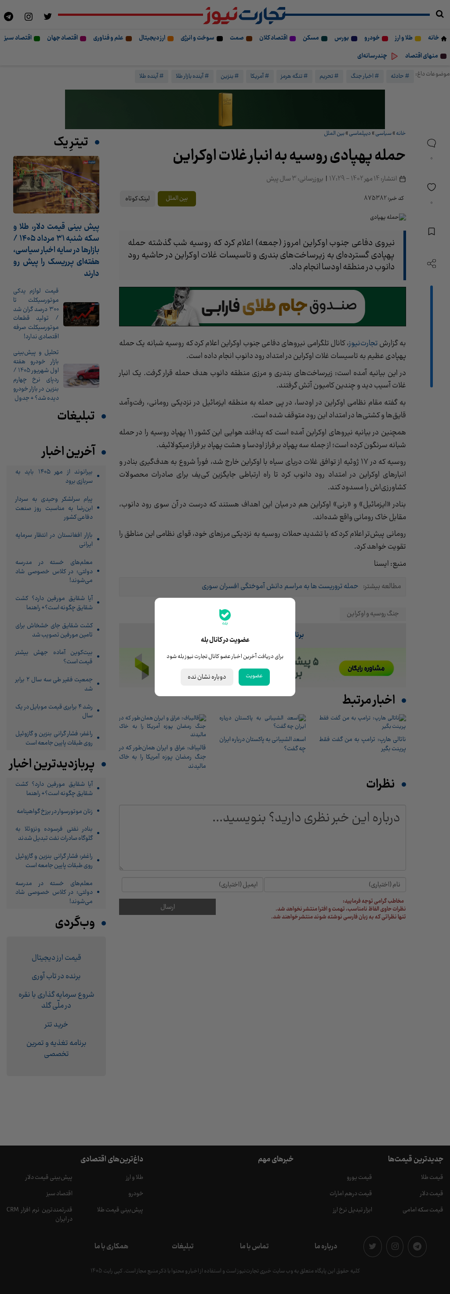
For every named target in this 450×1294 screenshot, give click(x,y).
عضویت (254, 676)
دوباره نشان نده (207, 677)
